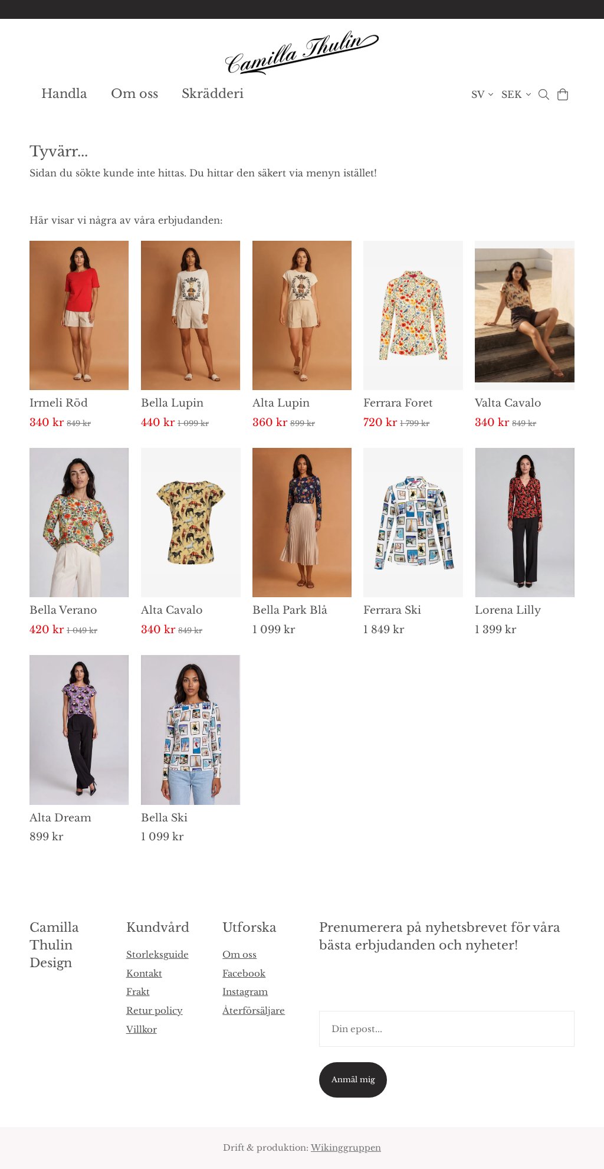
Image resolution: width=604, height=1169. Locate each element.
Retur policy (154, 1010)
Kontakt (144, 973)
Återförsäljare (253, 1010)
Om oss (134, 93)
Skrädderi (213, 93)
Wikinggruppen (346, 1147)
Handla (64, 93)
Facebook (243, 973)
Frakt (138, 991)
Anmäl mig (353, 1079)
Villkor (141, 1029)
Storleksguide (157, 954)
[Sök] (543, 94)
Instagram (245, 991)
